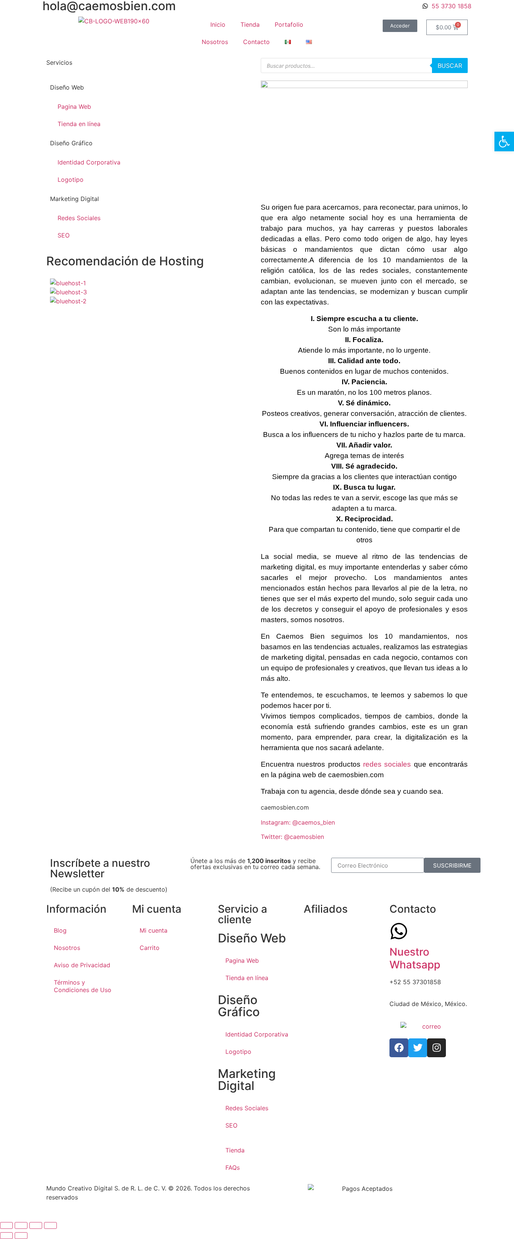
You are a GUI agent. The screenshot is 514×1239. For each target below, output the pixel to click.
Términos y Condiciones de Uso (82, 986)
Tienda (250, 24)
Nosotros (215, 42)
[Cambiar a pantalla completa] (21, 1225)
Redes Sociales (79, 218)
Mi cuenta (153, 930)
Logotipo (71, 179)
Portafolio (289, 24)
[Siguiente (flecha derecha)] (21, 1235)
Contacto (256, 42)
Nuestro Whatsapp (414, 958)
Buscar (450, 65)
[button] (504, 141)
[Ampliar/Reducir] (6, 1225)
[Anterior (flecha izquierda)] (6, 1235)
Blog (60, 930)
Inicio (217, 24)
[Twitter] (417, 1047)
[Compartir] (35, 1225)
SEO (64, 235)
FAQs (232, 1167)
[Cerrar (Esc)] (50, 1225)
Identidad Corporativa (89, 162)
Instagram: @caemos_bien (298, 822)
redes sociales (387, 764)
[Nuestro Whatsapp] (398, 931)
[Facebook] (398, 1047)
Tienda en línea (79, 124)
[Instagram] (436, 1047)
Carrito (150, 947)
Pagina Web (74, 106)
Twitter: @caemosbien (292, 836)
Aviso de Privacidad (82, 965)
